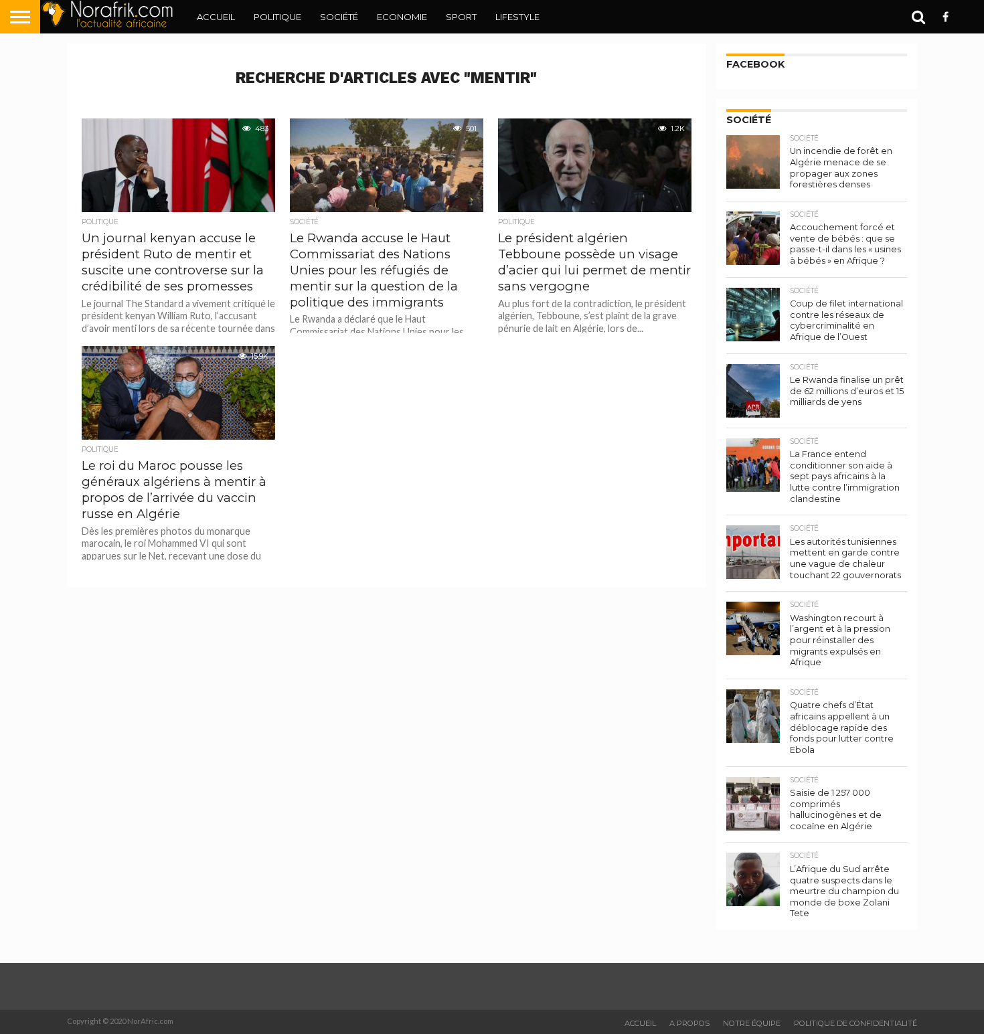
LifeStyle (517, 16)
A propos (689, 1023)
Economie (402, 16)
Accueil (216, 16)
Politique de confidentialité (855, 1023)
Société (339, 16)
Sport (461, 16)
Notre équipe (752, 1023)
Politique (277, 16)
